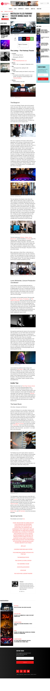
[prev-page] (37, 62)
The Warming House (23, 564)
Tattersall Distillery (17, 78)
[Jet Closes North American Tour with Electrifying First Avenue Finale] (6, 640)
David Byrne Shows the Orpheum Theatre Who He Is (45, 56)
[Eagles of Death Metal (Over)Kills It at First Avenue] (5, 43)
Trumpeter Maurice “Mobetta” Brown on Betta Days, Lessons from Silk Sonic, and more (45, 31)
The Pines (28, 238)
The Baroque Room (23, 557)
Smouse (6, 16)
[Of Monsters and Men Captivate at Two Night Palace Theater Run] (38, 44)
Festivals (16, 605)
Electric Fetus (13, 511)
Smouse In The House (8, 11)
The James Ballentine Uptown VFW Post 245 (23, 553)
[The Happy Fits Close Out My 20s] (38, 38)
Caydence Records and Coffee (23, 549)
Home (2, 11)
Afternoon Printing (19, 423)
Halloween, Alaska (24, 237)
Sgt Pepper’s (20, 369)
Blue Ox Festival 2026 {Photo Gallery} (22, 607)
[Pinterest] (28, 39)
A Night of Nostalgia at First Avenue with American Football (5, 59)
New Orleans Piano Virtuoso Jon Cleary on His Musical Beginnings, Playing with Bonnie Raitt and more (4, 35)
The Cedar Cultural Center (23, 560)
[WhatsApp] (32, 39)
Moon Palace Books (23, 567)
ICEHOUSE (23, 570)
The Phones (20, 299)
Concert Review (17, 622)
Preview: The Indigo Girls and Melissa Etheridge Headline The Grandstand (24, 632)
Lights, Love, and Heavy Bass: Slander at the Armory (4, 71)
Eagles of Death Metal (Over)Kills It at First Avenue (5, 48)
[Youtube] (8, 19)
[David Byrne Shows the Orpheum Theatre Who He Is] (38, 57)
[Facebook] (2, 19)
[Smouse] (3, 17)
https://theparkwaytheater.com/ (20, 60)
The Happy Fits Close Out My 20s (45, 38)
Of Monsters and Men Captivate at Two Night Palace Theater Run (45, 44)
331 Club (23, 546)
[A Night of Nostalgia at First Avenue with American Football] (5, 54)
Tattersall (32, 393)
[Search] (48, 3)
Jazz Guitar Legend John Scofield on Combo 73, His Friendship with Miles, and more (45, 50)
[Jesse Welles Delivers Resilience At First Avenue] (6, 623)
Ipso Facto (14, 299)
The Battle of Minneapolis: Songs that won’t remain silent (24, 615)
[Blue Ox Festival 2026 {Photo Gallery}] (6, 607)
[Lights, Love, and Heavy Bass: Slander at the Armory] (5, 66)
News (15, 630)
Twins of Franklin (14, 503)
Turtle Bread (15, 424)
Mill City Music (22, 511)
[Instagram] (4, 19)
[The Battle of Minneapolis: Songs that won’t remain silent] (6, 615)
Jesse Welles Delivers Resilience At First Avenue (23, 624)
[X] (6, 19)
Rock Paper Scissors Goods (29, 386)
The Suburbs (26, 299)
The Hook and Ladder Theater (23, 573)
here (24, 518)
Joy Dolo (16, 499)
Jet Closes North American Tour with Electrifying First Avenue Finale (22, 641)
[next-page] (39, 62)
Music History (17, 613)
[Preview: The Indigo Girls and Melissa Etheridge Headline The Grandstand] (6, 632)
